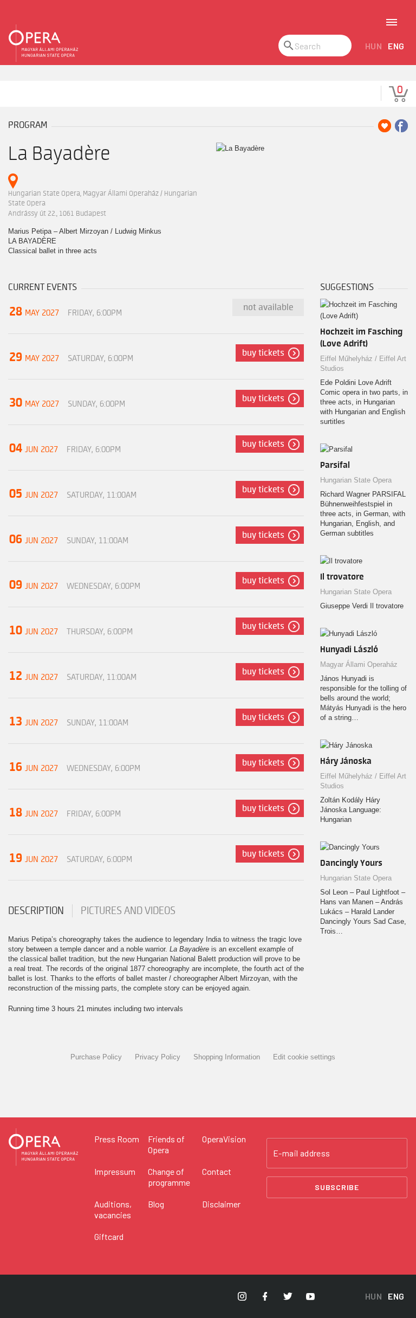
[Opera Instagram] (242, 1296)
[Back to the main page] (43, 43)
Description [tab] (36, 911)
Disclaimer (221, 1204)
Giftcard (108, 1236)
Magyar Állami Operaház (359, 664)
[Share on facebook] (401, 125)
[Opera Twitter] (287, 1296)
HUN (373, 46)
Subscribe (337, 1187)
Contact (216, 1171)
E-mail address (301, 1153)
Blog (156, 1204)
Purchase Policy (96, 1057)
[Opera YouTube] (310, 1296)
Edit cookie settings (304, 1057)
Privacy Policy (157, 1057)
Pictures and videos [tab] (128, 911)
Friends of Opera (166, 1144)
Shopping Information (226, 1057)
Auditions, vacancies (113, 1209)
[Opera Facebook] (265, 1296)
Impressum (114, 1171)
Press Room (116, 1139)
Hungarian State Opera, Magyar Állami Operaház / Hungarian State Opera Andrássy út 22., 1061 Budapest (102, 203)
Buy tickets (263, 353)
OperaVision (224, 1139)
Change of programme (169, 1176)
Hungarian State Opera (356, 480)
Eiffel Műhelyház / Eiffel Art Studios (363, 363)
